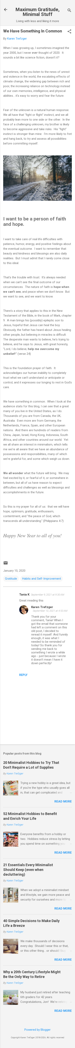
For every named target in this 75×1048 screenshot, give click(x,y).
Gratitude (11, 578)
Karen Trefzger (42, 607)
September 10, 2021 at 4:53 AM (50, 610)
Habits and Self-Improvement (41, 578)
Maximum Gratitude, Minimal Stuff (37, 12)
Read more (63, 801)
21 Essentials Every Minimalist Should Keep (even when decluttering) (28, 869)
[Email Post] (5, 564)
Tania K (24, 594)
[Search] (69, 11)
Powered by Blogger (37, 1029)
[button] (69, 32)
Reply (23, 675)
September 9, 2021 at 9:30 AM (47, 594)
